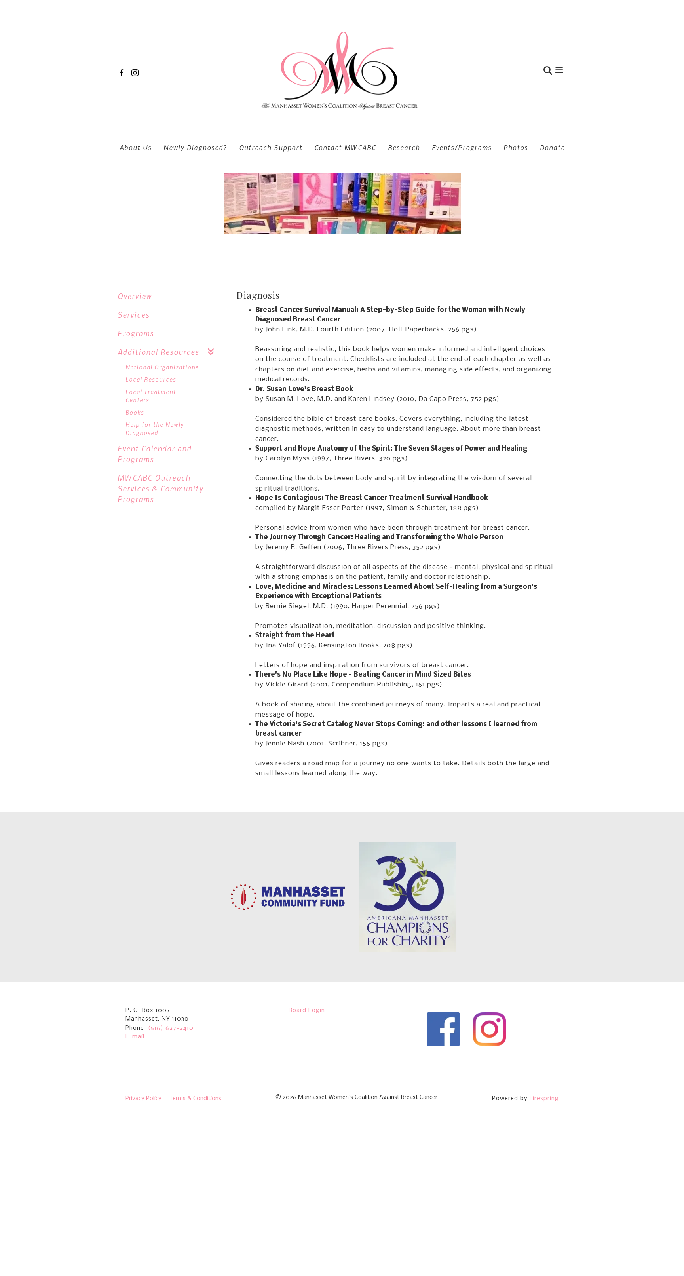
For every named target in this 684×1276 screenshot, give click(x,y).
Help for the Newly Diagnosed (154, 428)
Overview (135, 296)
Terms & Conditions (195, 1098)
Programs (136, 333)
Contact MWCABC (345, 147)
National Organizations (162, 367)
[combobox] (510, 71)
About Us (136, 147)
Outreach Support (270, 147)
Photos (516, 147)
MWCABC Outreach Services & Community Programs (160, 488)
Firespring (544, 1098)
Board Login (307, 1010)
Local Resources (150, 379)
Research (404, 147)
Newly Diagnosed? (195, 147)
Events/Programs (462, 147)
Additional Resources (158, 352)
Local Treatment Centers (150, 396)
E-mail (134, 1037)
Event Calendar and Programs (155, 453)
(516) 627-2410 (171, 1028)
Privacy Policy (143, 1098)
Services (134, 314)
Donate (552, 147)
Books (134, 412)
